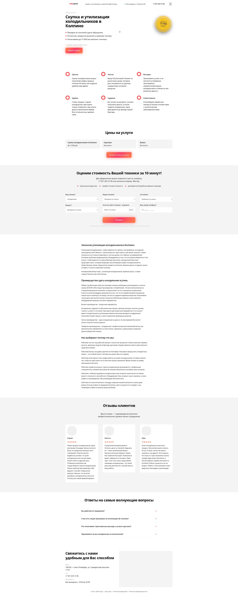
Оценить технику (74, 50)
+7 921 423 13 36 (105, 181)
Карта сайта (108, 591)
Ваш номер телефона (148, 205)
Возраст (68, 205)
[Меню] (170, 4)
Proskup (100, 591)
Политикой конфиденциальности (119, 226)
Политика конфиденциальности (138, 591)
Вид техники (70, 194)
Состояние (144, 194)
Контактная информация (120, 591)
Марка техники (109, 194)
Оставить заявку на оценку (119, 155)
